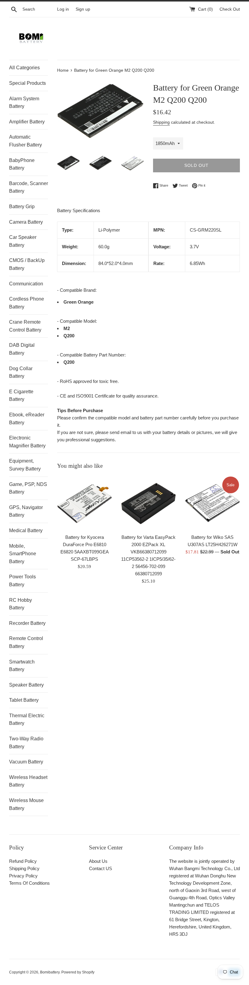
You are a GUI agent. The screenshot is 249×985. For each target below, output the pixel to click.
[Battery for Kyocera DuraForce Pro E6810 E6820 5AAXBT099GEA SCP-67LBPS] (84, 503)
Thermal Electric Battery (26, 719)
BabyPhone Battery (22, 164)
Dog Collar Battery (20, 372)
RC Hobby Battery (20, 604)
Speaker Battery (26, 684)
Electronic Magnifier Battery (27, 441)
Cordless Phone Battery (26, 302)
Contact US (100, 868)
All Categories (24, 67)
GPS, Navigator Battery (26, 511)
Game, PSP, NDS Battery (28, 488)
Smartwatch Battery (22, 665)
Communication (26, 283)
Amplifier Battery (27, 121)
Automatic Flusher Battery (25, 140)
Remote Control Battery (26, 642)
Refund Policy (23, 861)
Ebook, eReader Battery (26, 418)
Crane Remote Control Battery (25, 325)
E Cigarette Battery (21, 395)
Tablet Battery (24, 700)
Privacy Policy (23, 875)
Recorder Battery (27, 623)
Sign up (83, 9)
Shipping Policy (24, 868)
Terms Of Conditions (29, 883)
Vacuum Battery (26, 761)
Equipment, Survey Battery (25, 464)
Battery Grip (22, 206)
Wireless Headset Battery (28, 781)
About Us (98, 861)
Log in (63, 9)
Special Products (27, 83)
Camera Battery (26, 222)
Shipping (161, 122)
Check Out (230, 9)
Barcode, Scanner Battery (28, 187)
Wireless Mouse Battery (26, 804)
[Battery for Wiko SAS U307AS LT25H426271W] (212, 503)
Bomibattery (50, 972)
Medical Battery (26, 530)
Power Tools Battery (22, 580)
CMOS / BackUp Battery (27, 264)
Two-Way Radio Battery (26, 742)
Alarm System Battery (24, 102)
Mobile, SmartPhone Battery (22, 553)
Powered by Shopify (77, 972)
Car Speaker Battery (22, 241)
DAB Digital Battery (22, 349)
